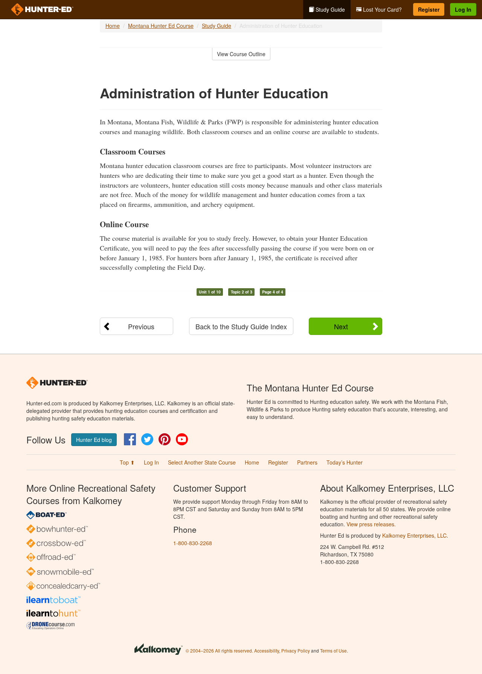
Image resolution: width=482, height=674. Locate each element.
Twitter (147, 439)
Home (112, 25)
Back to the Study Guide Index (241, 326)
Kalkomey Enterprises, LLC (414, 535)
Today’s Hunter (344, 462)
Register (428, 9)
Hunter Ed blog (94, 439)
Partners (307, 462)
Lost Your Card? (382, 9)
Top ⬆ (127, 462)
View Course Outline (241, 54)
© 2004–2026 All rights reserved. (219, 650)
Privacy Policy (295, 650)
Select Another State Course (202, 462)
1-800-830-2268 (192, 543)
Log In (463, 9)
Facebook (130, 439)
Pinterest (165, 439)
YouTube (182, 439)
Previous (141, 326)
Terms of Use (333, 650)
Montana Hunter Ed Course (161, 25)
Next (341, 326)
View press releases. (371, 524)
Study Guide (329, 9)
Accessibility (266, 650)
